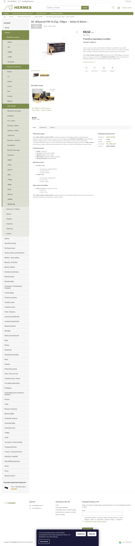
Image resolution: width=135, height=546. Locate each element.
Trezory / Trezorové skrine (13, 452)
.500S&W (9, 199)
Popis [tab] (34, 127)
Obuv (6, 359)
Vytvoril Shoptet (126, 542)
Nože (6, 340)
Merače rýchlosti (10, 326)
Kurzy (6, 471)
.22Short (9, 42)
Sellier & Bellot (11, 106)
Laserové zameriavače (12, 321)
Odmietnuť (81, 534)
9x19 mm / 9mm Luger (13, 150)
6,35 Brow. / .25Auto (13, 126)
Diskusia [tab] (52, 127)
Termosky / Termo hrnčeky (13, 442)
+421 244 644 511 (36, 508)
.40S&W (9, 160)
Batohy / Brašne (10, 267)
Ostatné (7, 364)
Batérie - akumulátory (12, 258)
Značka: (49, 26)
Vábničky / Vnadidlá (11, 456)
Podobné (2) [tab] (43, 127)
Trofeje (7, 433)
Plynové (8, 214)
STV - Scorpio (11, 121)
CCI (8, 77)
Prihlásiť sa (88, 529)
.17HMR (9, 57)
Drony (7, 466)
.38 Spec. (108, 142)
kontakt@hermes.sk (37, 505)
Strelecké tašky (10, 423)
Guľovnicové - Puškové (13, 209)
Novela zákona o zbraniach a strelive (66, 512)
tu (57, 537)
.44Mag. (9, 185)
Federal (9, 82)
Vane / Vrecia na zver (11, 374)
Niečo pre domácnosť (12, 336)
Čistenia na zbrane (11, 298)
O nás (57, 505)
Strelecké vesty (10, 428)
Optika (7, 239)
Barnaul (9, 72)
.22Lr (8, 47)
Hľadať (85, 7)
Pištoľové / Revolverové (14, 67)
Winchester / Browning (14, 111)
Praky (6, 404)
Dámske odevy (9, 277)
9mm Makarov (11, 145)
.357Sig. (9, 165)
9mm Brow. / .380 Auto (13, 140)
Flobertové (9, 229)
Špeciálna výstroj (10, 243)
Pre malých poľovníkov (12, 383)
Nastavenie (44, 542)
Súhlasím (92, 534)
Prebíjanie (8, 388)
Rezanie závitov (10, 476)
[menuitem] (6, 13)
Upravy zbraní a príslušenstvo (14, 253)
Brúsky (7, 345)
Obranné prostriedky (12, 355)
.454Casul (10, 194)
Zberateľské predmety (12, 461)
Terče (6, 437)
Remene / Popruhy (11, 409)
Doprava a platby (60, 515)
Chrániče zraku (9, 302)
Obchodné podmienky (62, 507)
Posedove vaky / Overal (12, 378)
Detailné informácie (88, 62)
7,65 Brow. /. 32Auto (13, 131)
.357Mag (9, 180)
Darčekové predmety (12, 272)
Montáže (7, 331)
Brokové (8, 234)
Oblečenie (8, 350)
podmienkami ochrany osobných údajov (95, 521)
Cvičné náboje (9, 293)
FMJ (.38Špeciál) (111, 144)
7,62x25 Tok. (10, 135)
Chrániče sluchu (10, 307)
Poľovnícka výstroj (11, 369)
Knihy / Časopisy (10, 312)
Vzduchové (9, 224)
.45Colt (9, 189)
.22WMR (9, 52)
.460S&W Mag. (11, 204)
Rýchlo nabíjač (9, 414)
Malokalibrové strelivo (13, 37)
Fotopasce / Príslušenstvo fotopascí (13, 287)
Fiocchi (9, 86)
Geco (8, 91)
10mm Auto (10, 155)
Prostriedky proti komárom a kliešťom (14, 394)
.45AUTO (9, 170)
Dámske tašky (9, 281)
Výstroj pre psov (10, 248)
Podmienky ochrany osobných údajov (66, 510)
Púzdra (7, 399)
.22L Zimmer (10, 62)
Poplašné (9, 219)
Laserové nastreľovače (12, 317)
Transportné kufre (11, 447)
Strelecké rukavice (11, 418)
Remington (10, 116)
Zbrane (7, 28)
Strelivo (7, 32)
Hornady (9, 96)
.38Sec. (9, 175)
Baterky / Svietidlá (11, 262)
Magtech (9, 101)
